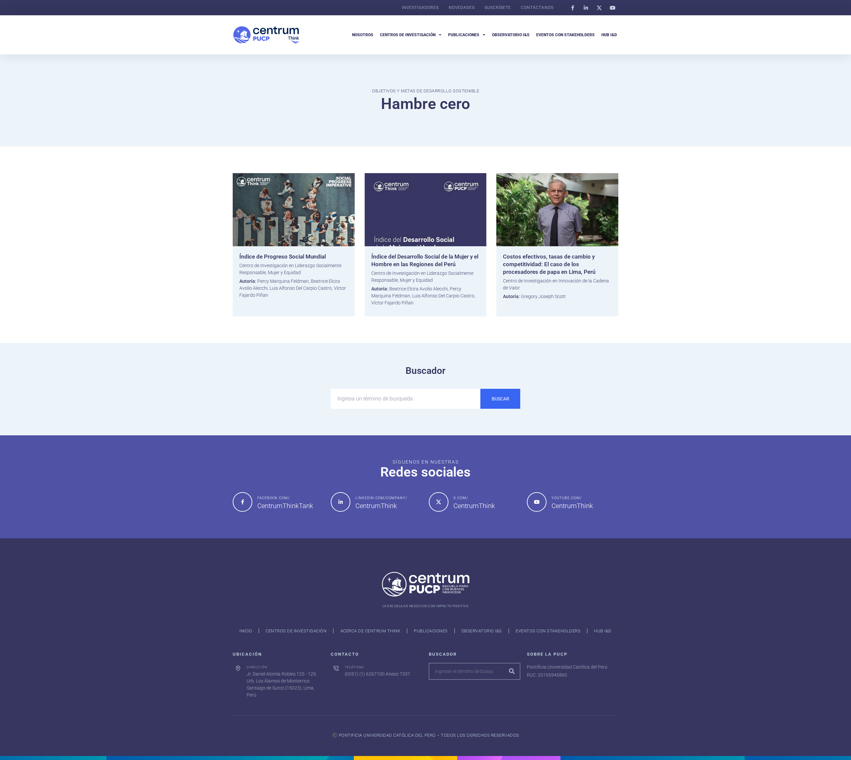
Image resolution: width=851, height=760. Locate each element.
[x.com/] (438, 502)
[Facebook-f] (572, 8)
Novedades (462, 7)
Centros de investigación (407, 35)
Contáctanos (537, 7)
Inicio (245, 630)
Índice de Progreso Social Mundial (282, 256)
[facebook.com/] (242, 502)
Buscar (500, 398)
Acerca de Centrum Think (370, 630)
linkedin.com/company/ (381, 498)
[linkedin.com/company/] (340, 502)
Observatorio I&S (511, 35)
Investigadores (420, 7)
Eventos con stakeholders (565, 35)
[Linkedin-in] (586, 8)
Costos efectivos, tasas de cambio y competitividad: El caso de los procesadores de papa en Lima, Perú (549, 264)
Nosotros (362, 35)
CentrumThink (376, 506)
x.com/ (460, 498)
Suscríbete (498, 7)
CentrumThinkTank (285, 506)
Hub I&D (609, 35)
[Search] (511, 671)
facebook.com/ (273, 498)
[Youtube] (612, 8)
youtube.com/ (566, 498)
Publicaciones (463, 35)
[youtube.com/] (537, 502)
